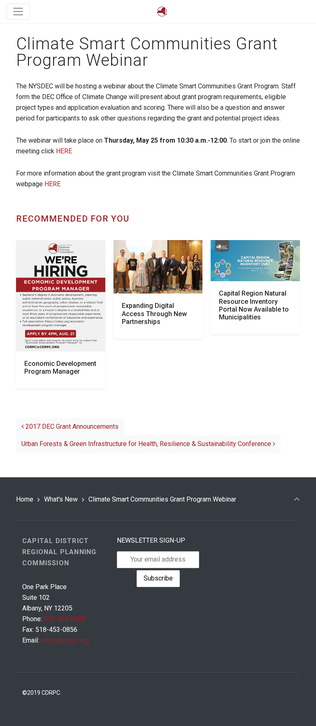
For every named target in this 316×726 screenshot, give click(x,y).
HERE (64, 151)
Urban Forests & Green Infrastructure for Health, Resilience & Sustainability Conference (147, 444)
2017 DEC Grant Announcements (71, 426)
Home (24, 499)
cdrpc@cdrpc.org (65, 640)
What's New (61, 499)
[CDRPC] (162, 11)
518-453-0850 (65, 619)
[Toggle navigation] (18, 11)
